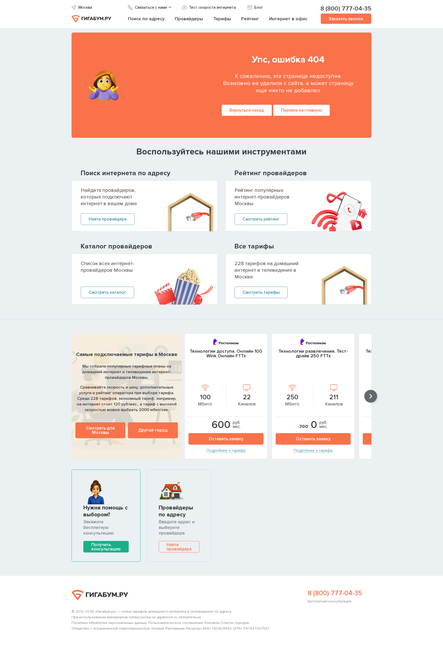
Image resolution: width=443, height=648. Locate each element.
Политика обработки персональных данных (109, 623)
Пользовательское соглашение (175, 623)
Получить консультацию (106, 547)
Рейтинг (250, 19)
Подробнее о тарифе (226, 451)
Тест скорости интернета (212, 7)
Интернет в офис (288, 19)
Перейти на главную (301, 110)
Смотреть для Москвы (100, 430)
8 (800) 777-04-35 (345, 8)
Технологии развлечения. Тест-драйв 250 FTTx (313, 353)
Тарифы (222, 19)
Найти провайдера (179, 547)
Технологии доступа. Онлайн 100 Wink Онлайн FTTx (226, 353)
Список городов (235, 623)
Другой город (153, 430)
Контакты (212, 623)
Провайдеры (189, 19)
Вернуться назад (246, 110)
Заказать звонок (346, 19)
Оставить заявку (226, 439)
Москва (85, 7)
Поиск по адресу (146, 19)
